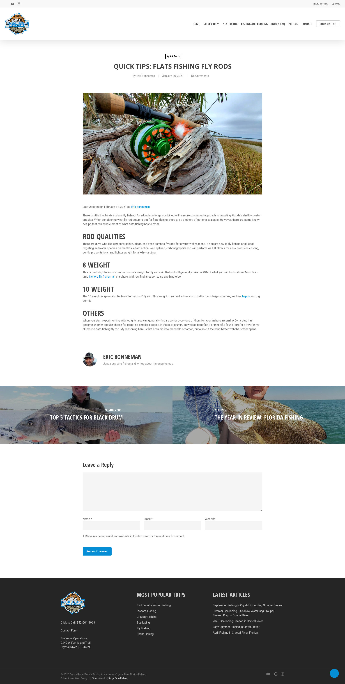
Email (148, 519)
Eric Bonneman (145, 76)
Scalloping (143, 622)
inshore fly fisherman (102, 276)
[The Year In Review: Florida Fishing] (258, 415)
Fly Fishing (143, 628)
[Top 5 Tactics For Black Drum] (86, 415)
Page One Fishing (118, 678)
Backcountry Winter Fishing (154, 605)
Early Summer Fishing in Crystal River (236, 627)
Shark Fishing (145, 634)
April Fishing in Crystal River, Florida (235, 632)
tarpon (246, 296)
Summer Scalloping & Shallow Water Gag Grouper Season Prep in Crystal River (243, 613)
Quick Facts (173, 56)
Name (87, 519)
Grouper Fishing (147, 617)
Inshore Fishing (146, 611)
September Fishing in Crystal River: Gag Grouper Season (248, 605)
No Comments (200, 76)
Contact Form (69, 630)
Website (210, 519)
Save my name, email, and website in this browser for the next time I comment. (135, 536)
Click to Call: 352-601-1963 (78, 622)
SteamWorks (99, 678)
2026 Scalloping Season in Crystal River (238, 621)
